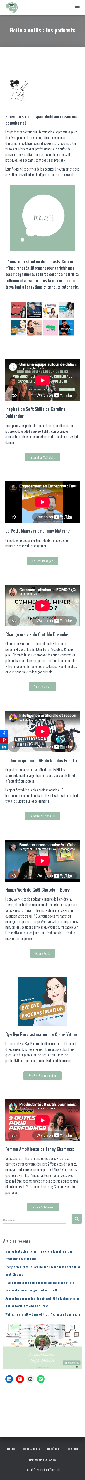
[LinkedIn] (9, 1379)
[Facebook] (4, 733)
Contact (73, 1449)
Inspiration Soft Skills (43, 1459)
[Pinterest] (4, 740)
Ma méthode (54, 1449)
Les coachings (31, 1449)
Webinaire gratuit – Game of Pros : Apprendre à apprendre (42, 1314)
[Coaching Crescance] (13, 7)
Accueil (11, 1449)
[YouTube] (20, 1379)
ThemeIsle (55, 1469)
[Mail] (30, 1379)
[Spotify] (41, 1379)
